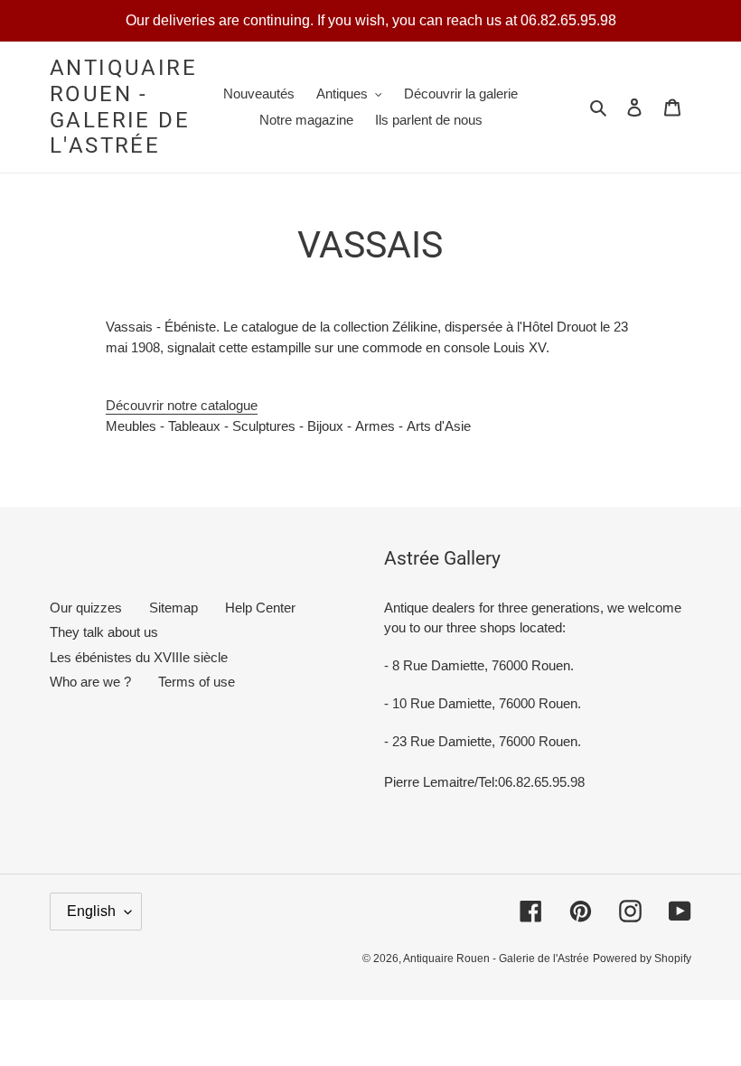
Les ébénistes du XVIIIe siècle (139, 657)
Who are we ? (90, 681)
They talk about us (104, 632)
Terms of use (196, 681)
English (91, 911)
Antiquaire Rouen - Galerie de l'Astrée (123, 106)
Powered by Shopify (642, 958)
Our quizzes (86, 607)
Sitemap (173, 607)
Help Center (260, 607)
